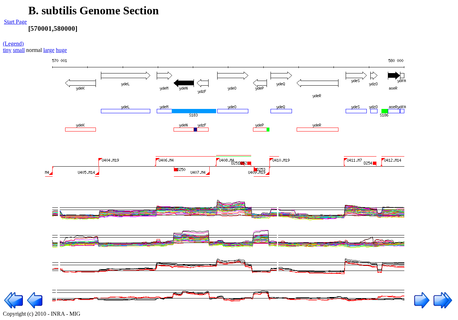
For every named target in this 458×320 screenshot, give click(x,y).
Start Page (15, 22)
